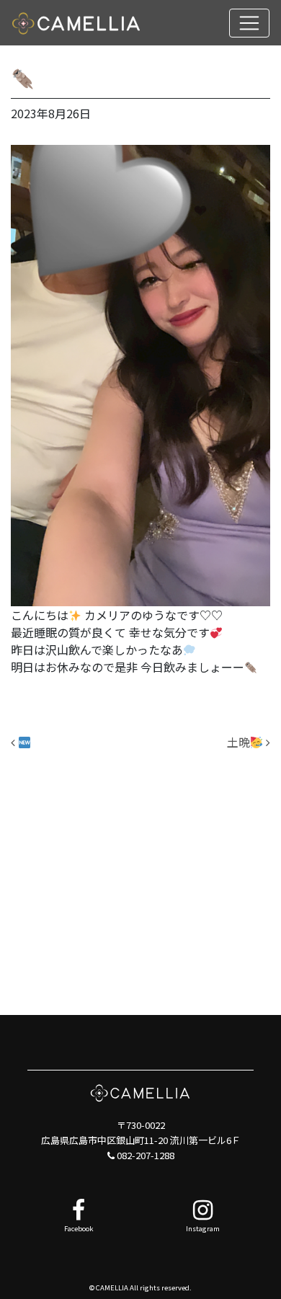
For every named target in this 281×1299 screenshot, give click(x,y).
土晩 (238, 741)
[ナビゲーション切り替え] (249, 23)
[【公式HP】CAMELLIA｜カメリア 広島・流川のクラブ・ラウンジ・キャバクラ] (76, 23)
